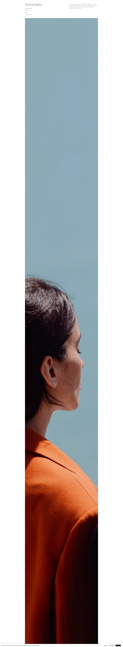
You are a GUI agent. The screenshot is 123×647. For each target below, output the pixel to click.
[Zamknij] (121, 645)
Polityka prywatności (36, 645)
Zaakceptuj (118, 645)
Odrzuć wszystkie (111, 645)
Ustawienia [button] (105, 645)
